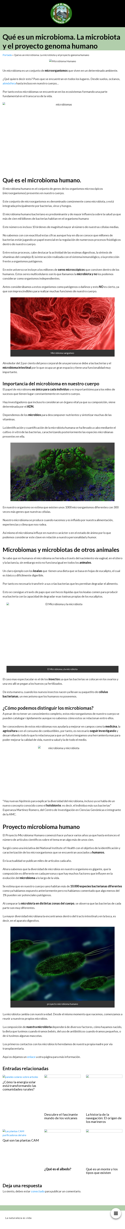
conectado (38, 1191)
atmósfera (9, 83)
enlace (31, 1057)
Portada (7, 54)
